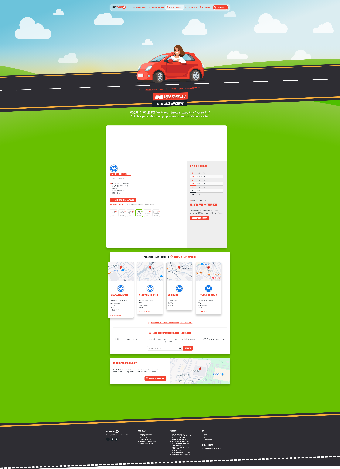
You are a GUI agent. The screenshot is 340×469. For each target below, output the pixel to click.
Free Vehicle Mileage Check (148, 441)
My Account (221, 7)
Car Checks (192, 7)
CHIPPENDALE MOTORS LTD (207, 295)
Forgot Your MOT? (177, 445)
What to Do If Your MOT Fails (180, 447)
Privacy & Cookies (209, 438)
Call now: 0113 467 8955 (124, 199)
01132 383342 (116, 315)
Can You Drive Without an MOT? (181, 443)
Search (188, 348)
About (205, 434)
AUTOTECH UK (173, 295)
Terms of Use (208, 439)
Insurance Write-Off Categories (181, 454)
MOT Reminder (157, 7)
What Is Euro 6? (176, 451)
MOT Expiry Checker (146, 434)
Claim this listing (156, 378)
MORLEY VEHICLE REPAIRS (119, 295)
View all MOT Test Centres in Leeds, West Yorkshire (171, 323)
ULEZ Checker (144, 436)
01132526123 (203, 312)
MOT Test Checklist (178, 434)
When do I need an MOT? (179, 438)
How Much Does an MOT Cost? (181, 441)
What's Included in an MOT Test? (181, 436)
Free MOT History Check (147, 443)
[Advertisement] (146, 232)
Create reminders (199, 218)
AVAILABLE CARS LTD (120, 174)
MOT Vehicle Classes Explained (181, 449)
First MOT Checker (145, 439)
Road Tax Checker (145, 438)
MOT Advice (206, 7)
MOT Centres (175, 7)
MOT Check (141, 7)
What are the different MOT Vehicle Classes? (141, 204)
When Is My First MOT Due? (180, 439)
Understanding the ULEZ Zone (181, 452)
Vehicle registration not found (212, 448)
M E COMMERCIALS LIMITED (148, 295)
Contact (206, 436)
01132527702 (145, 312)
